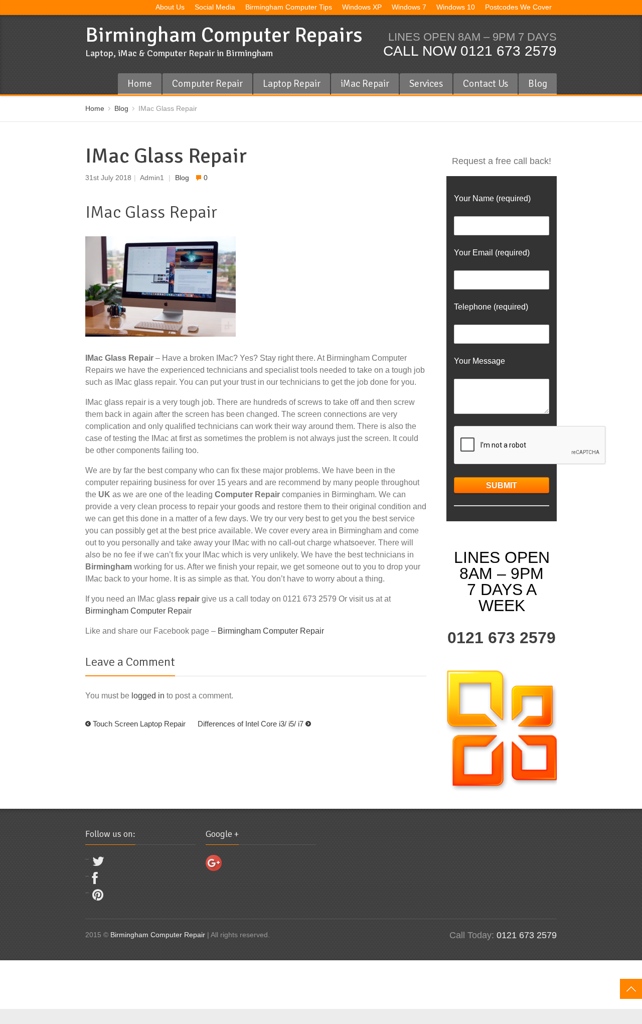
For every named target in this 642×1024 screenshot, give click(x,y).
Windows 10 (455, 7)
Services (426, 83)
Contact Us (485, 83)
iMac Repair (365, 83)
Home (139, 83)
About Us (170, 7)
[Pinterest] (97, 897)
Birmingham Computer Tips (288, 7)
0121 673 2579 (501, 638)
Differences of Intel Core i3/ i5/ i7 (250, 724)
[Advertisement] (182, 982)
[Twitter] (98, 863)
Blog (537, 83)
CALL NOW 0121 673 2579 (470, 51)
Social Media (215, 7)
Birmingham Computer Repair (138, 611)
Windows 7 (409, 7)
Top (631, 989)
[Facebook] (95, 881)
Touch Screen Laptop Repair (139, 724)
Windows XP (362, 7)
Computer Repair (207, 83)
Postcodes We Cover (518, 7)
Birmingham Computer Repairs (224, 35)
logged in (148, 695)
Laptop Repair (291, 83)
